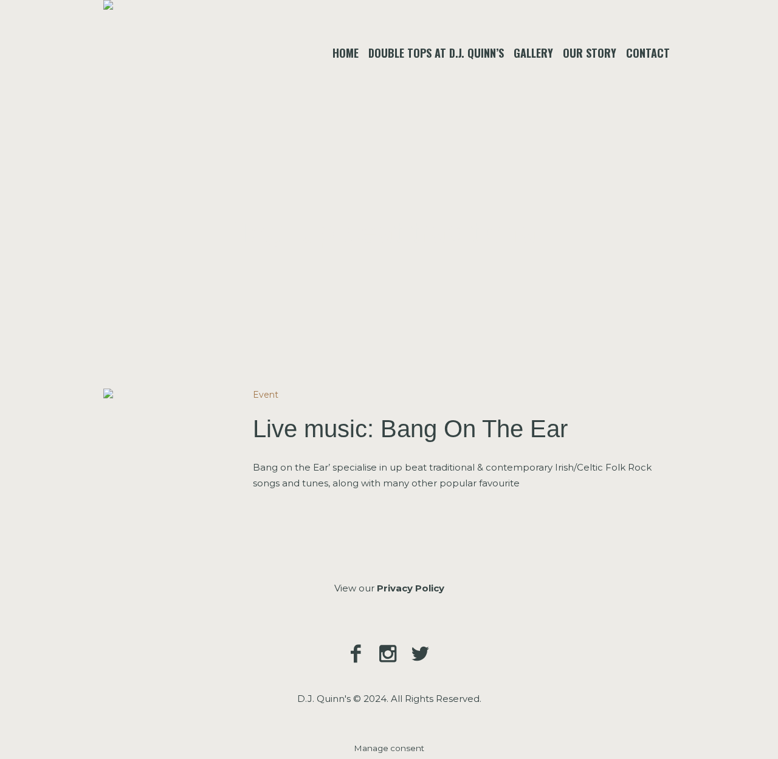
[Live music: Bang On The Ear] (169, 454)
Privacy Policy (410, 588)
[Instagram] (388, 654)
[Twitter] (420, 654)
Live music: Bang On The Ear (410, 428)
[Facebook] (356, 654)
